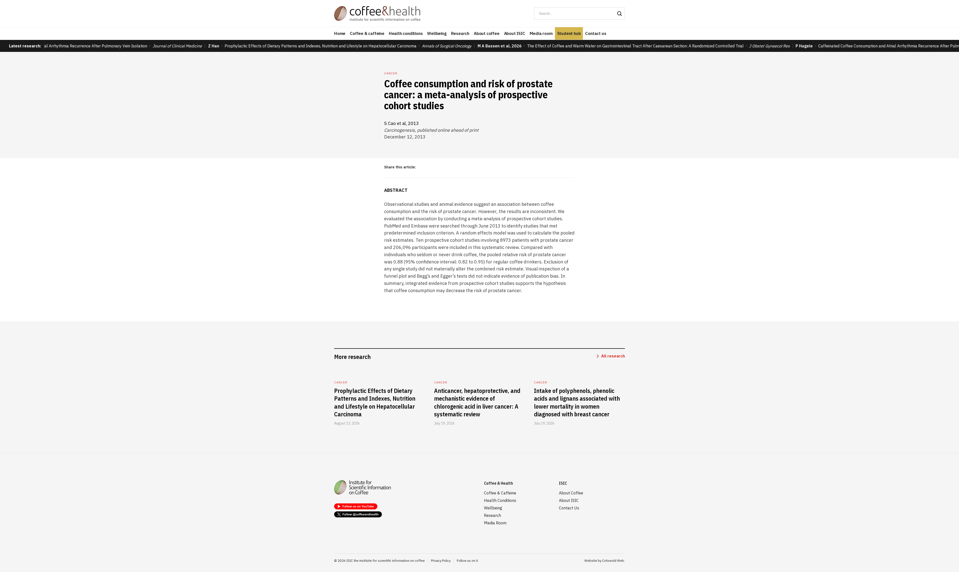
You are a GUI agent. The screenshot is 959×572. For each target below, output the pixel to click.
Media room (541, 33)
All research (613, 355)
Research (460, 33)
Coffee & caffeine (367, 33)
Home (339, 33)
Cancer (390, 73)
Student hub (569, 33)
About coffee (486, 33)
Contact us (595, 33)
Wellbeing (436, 33)
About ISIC (514, 33)
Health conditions (406, 33)
